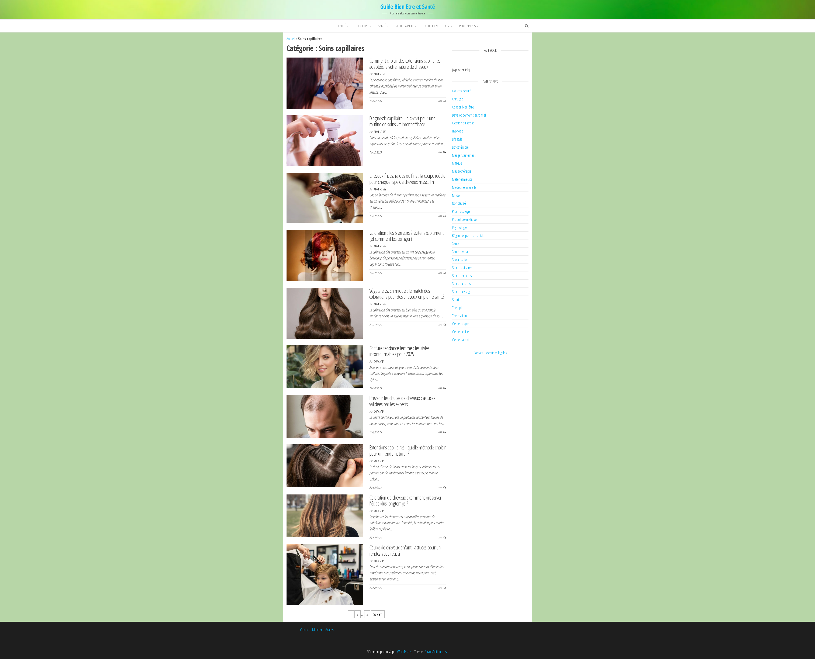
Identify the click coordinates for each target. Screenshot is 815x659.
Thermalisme (460, 315)
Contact (478, 352)
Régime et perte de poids (468, 235)
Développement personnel (469, 115)
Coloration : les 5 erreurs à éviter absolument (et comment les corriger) (406, 236)
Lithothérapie (460, 147)
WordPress (404, 651)
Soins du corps (461, 283)
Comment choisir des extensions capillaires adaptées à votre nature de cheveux (404, 63)
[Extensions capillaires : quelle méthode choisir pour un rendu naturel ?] (325, 465)
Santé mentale (461, 251)
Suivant (377, 614)
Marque (457, 163)
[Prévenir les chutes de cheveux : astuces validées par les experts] (325, 415)
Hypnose (457, 131)
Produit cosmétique (464, 219)
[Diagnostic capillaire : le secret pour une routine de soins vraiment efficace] (325, 140)
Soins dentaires (462, 275)
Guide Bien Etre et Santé (407, 7)
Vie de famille (405, 25)
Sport (455, 299)
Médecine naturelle (464, 187)
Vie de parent (460, 339)
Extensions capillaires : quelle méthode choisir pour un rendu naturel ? (407, 450)
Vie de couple (460, 323)
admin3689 (380, 74)
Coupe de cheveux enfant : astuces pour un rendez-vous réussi (405, 550)
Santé (382, 25)
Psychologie (459, 227)
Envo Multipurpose (436, 651)
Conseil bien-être (463, 107)
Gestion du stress (463, 122)
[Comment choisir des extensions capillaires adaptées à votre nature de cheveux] (325, 82)
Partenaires (467, 25)
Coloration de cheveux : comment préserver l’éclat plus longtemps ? (405, 500)
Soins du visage (461, 291)
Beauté (342, 25)
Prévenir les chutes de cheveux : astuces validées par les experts (402, 401)
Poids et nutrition (437, 25)
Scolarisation (460, 259)
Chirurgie (457, 98)
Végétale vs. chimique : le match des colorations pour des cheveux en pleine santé (406, 294)
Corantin (379, 361)
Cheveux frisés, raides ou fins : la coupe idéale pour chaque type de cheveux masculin (407, 179)
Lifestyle (457, 139)
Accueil (291, 38)
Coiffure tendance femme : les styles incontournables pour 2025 (399, 351)
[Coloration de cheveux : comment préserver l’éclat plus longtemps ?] (325, 515)
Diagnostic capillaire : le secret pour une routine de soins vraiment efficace (402, 121)
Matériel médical (462, 179)
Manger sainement (463, 155)
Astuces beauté (461, 90)
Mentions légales (496, 352)
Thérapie (457, 307)
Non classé (459, 203)
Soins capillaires (462, 267)
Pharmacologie (461, 211)
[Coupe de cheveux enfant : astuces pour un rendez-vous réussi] (325, 574)
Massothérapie (461, 171)
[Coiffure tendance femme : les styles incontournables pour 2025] (325, 366)
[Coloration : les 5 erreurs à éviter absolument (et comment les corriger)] (325, 255)
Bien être (362, 25)
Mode (456, 195)
